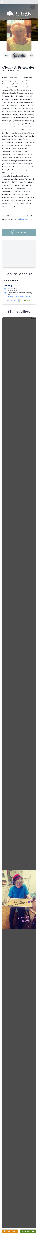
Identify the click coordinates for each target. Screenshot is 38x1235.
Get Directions (11, 300)
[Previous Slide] (4, 899)
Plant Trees (27, 300)
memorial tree (26, 216)
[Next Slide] (33, 899)
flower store (24, 219)
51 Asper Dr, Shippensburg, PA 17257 (20, 296)
